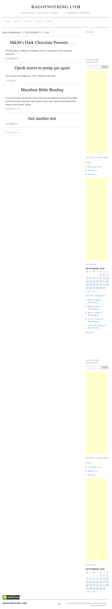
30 (104, 288)
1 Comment (11, 80)
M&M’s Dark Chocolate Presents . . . (42, 42)
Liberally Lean (94, 166)
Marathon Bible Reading (42, 89)
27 (94, 288)
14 (97, 281)
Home (8, 21)
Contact (27, 21)
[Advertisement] (96, 112)
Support (48, 21)
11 (87, 281)
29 (101, 288)
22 (101, 285)
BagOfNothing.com (56, 6)
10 (107, 278)
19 (91, 285)
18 (87, 285)
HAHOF (38, 21)
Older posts (12, 133)
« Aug (88, 291)
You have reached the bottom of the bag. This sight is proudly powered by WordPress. (87, 604)
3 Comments (11, 124)
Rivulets (91, 174)
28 (97, 288)
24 (107, 285)
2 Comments (11, 58)
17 (107, 281)
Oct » (94, 291)
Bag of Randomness (95, 301)
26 (91, 288)
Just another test (42, 118)
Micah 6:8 (92, 170)
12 (91, 281)
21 (97, 285)
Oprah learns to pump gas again (42, 67)
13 (94, 281)
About (17, 21)
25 (87, 288)
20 (94, 285)
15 (101, 281)
